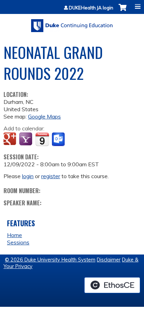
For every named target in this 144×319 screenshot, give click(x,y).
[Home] (72, 23)
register (50, 176)
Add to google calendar (10, 139)
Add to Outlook (59, 139)
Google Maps (44, 116)
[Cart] (122, 11)
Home (14, 234)
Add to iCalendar (42, 139)
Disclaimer (109, 260)
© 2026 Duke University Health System (50, 260)
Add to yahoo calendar (26, 139)
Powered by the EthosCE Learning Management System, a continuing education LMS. (112, 285)
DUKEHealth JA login (91, 8)
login (28, 176)
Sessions (18, 242)
